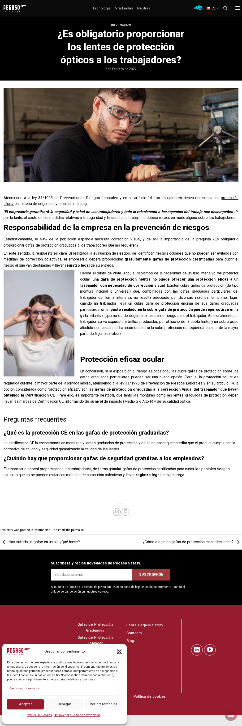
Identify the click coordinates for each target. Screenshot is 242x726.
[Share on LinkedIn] (125, 512)
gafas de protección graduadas (51, 245)
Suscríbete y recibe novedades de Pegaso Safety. (96, 563)
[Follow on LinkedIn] (197, 650)
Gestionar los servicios (24, 688)
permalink (77, 530)
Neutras (143, 8)
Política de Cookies (39, 715)
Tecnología (101, 8)
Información (121, 24)
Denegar (64, 704)
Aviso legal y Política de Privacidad (77, 715)
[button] (119, 651)
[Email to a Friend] (117, 512)
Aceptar (25, 704)
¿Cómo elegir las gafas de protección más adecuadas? (188, 542)
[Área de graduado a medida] (198, 7)
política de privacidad (98, 587)
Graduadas (124, 8)
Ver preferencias (103, 704)
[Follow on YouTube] (210, 650)
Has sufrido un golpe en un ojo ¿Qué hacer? (44, 542)
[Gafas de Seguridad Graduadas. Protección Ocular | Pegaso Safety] (22, 8)
